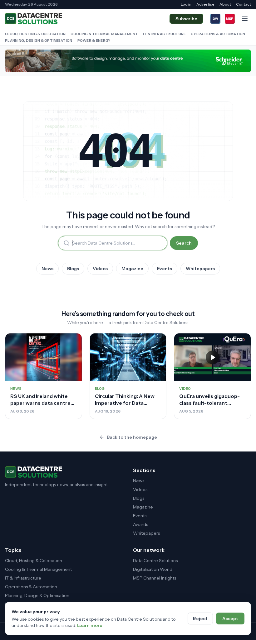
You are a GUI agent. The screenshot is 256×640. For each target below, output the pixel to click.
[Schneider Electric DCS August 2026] (128, 61)
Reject (200, 618)
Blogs (73, 268)
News (47, 268)
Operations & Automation (218, 34)
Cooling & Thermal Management (104, 34)
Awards (140, 524)
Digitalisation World (152, 569)
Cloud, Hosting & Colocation (35, 34)
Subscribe (186, 18)
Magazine (132, 268)
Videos (100, 268)
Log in (186, 4)
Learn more (89, 625)
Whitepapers (200, 268)
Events (164, 268)
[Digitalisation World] (215, 18)
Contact (243, 4)
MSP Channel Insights (154, 578)
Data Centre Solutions (155, 560)
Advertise (205, 4)
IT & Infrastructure (164, 34)
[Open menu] (245, 18)
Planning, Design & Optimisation (38, 40)
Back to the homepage (132, 437)
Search (184, 243)
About (225, 4)
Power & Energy (94, 40)
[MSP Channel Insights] (230, 18)
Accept (230, 618)
